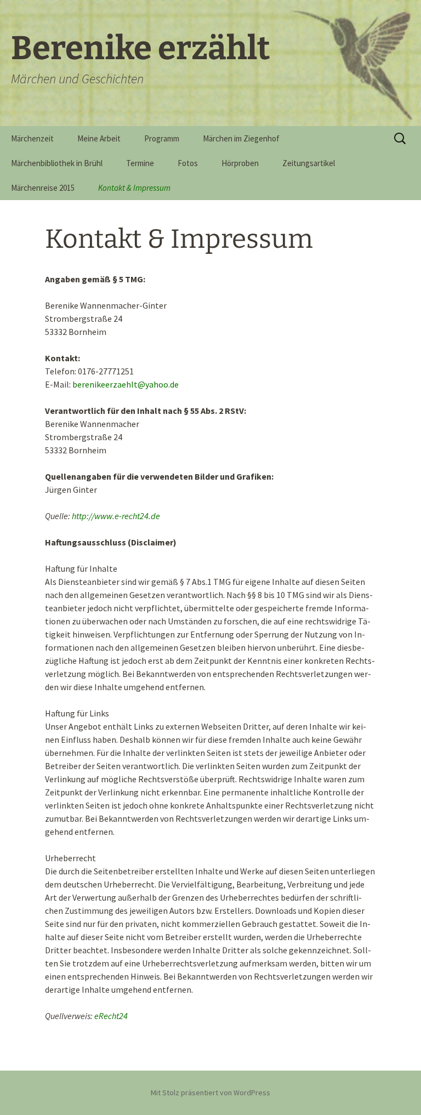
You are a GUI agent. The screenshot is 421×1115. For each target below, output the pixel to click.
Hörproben (240, 163)
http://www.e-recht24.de (116, 515)
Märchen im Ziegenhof (241, 138)
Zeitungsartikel (308, 163)
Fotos (188, 163)
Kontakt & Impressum (134, 188)
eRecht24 (111, 1015)
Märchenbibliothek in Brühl (57, 163)
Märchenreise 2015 (43, 188)
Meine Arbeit (99, 138)
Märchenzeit (32, 138)
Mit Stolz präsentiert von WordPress (210, 1092)
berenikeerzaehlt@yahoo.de (125, 384)
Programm (161, 138)
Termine (140, 163)
